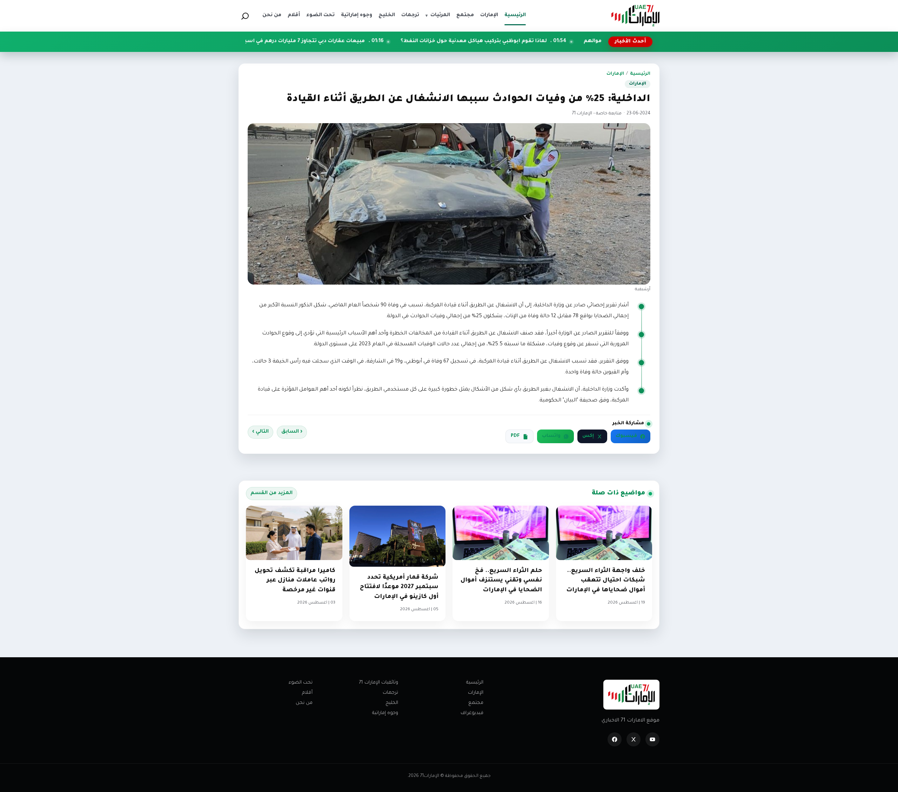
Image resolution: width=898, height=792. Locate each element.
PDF (515, 436)
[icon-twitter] (633, 739)
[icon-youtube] (652, 739)
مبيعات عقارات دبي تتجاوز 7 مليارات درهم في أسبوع (357, 41)
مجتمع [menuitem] (465, 15)
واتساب (551, 436)
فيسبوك (626, 436)
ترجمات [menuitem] (410, 15)
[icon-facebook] (615, 739)
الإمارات (615, 74)
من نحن (304, 703)
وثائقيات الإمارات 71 (378, 682)
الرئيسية (640, 74)
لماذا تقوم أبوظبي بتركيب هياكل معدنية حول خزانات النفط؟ (531, 41)
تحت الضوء (301, 682)
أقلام (307, 693)
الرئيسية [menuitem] (515, 15)
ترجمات (390, 693)
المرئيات (437, 15)
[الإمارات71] (635, 15)
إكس (588, 436)
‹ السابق (291, 432)
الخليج (392, 703)
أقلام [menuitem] (294, 15)
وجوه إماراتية (385, 713)
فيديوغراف (472, 713)
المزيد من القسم (271, 493)
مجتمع (475, 703)
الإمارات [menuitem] (489, 15)
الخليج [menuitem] (386, 15)
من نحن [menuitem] (271, 15)
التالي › (260, 432)
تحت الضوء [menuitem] (320, 15)
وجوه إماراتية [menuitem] (356, 15)
